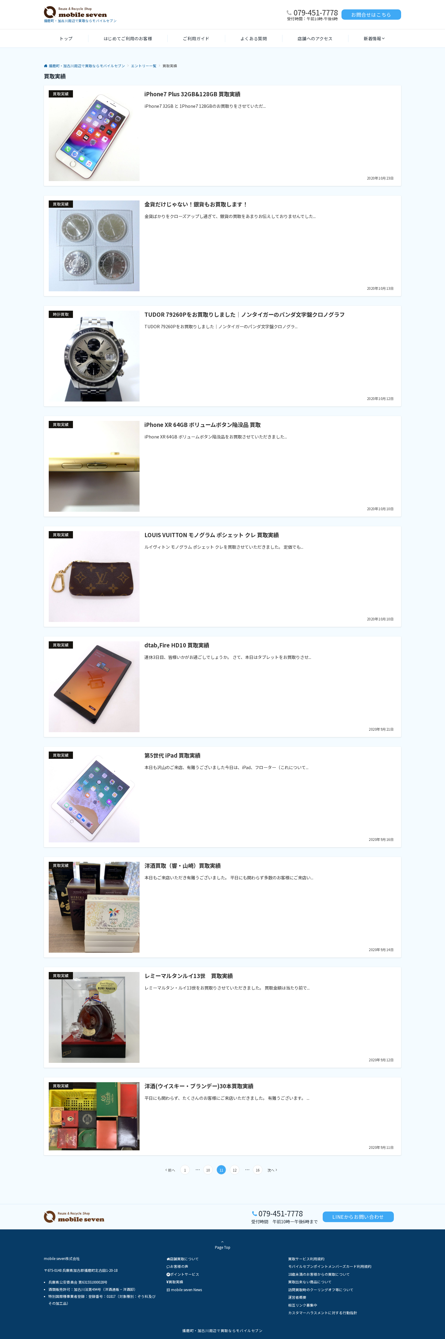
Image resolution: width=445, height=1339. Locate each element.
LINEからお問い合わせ (358, 1216)
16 (257, 1170)
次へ (271, 1170)
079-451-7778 (316, 12)
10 (208, 1170)
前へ (171, 1170)
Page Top (222, 1247)
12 (234, 1170)
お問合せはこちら (371, 14)
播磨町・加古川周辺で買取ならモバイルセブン (222, 1330)
